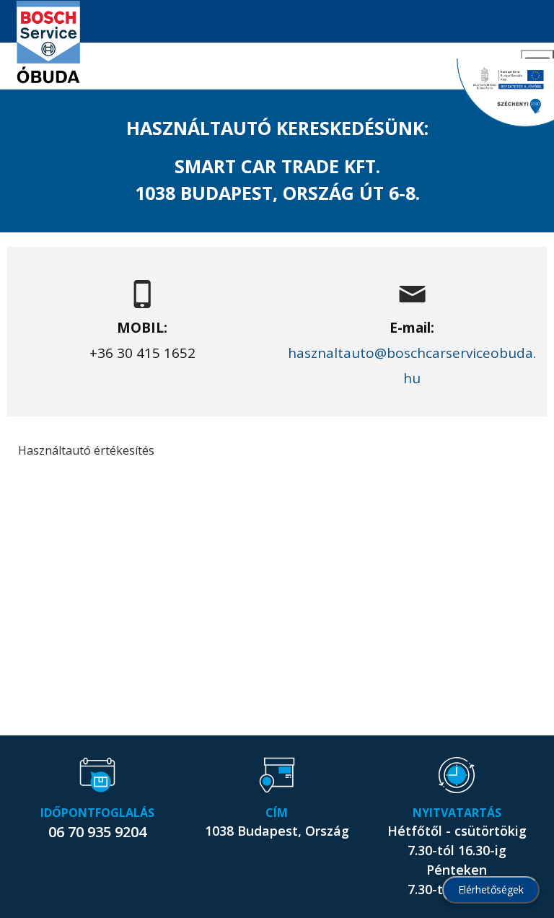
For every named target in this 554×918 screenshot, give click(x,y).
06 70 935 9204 (97, 832)
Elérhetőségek (491, 889)
